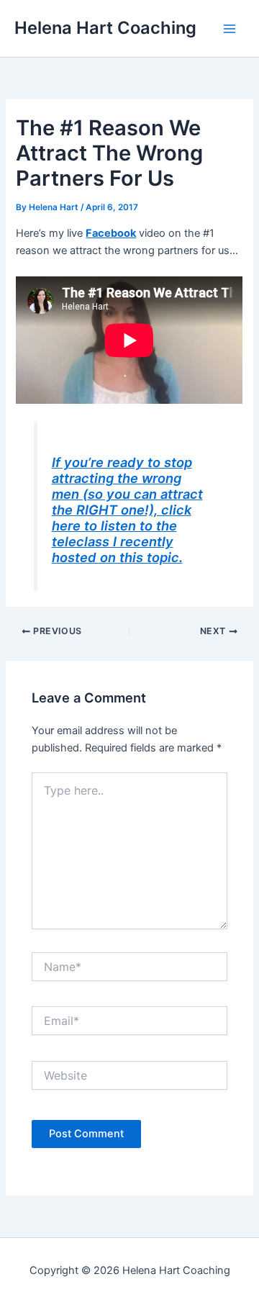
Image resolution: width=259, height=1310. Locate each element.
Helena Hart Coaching (105, 27)
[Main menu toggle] (229, 29)
